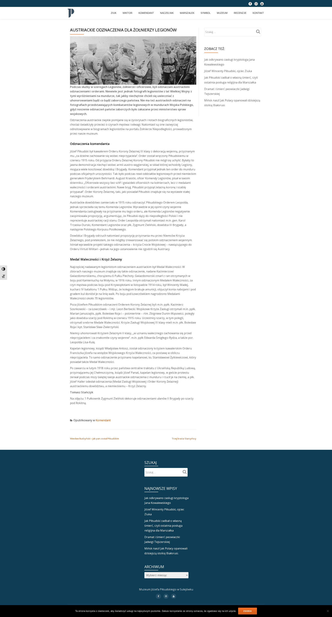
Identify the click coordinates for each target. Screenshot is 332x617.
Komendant (146, 13)
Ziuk (113, 13)
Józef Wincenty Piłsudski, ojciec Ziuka (228, 71)
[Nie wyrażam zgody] (327, 611)
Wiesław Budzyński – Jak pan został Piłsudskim (94, 438)
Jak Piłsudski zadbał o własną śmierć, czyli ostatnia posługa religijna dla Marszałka (163, 525)
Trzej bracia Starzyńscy (184, 438)
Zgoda (247, 611)
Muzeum (222, 13)
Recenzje (240, 13)
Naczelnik (167, 13)
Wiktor (127, 13)
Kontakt (258, 13)
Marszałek (187, 13)
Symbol (206, 13)
